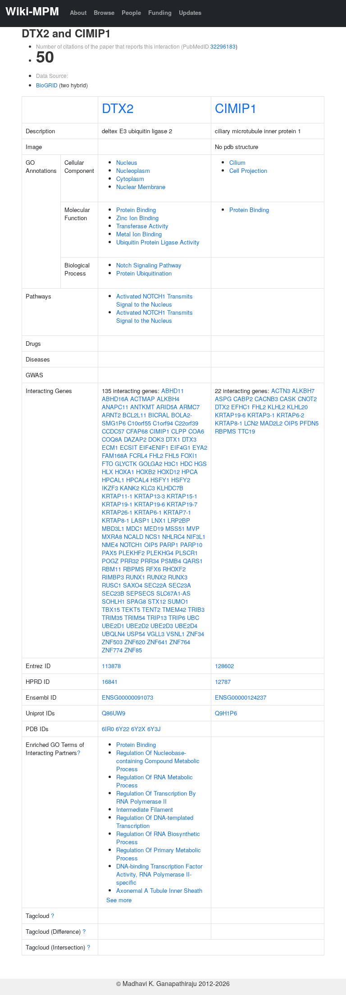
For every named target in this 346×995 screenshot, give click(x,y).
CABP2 (243, 398)
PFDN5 (309, 423)
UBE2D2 (137, 625)
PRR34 (150, 560)
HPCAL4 (137, 479)
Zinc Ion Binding (137, 217)
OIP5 (151, 544)
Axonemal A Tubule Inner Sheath (159, 890)
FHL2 (156, 455)
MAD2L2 (271, 423)
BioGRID (47, 85)
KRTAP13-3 (149, 496)
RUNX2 (156, 577)
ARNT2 (111, 415)
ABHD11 (172, 390)
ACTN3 (280, 390)
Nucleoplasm (133, 170)
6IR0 (108, 728)
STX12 (157, 601)
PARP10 (191, 544)
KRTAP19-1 (117, 504)
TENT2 (151, 609)
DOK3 (156, 439)
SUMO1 (178, 601)
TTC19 (246, 431)
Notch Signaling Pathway (149, 265)
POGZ (110, 560)
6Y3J (154, 728)
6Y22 (122, 728)
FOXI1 (189, 455)
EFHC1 (240, 407)
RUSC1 (111, 585)
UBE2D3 (161, 625)
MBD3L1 (113, 528)
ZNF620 (134, 642)
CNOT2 (307, 398)
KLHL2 (276, 407)
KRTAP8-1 (115, 520)
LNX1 (158, 520)
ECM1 (110, 447)
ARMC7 (189, 407)
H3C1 (171, 463)
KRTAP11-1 (117, 496)
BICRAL (158, 415)
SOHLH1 (113, 601)
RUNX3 (177, 577)
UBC (193, 617)
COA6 (196, 431)
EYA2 (199, 447)
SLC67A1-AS (173, 593)
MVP (193, 528)
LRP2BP (179, 520)
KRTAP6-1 (148, 512)
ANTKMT (142, 407)
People (131, 12)
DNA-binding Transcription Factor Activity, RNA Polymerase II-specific (159, 874)
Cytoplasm (130, 178)
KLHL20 (297, 407)
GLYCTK (126, 463)
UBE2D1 (113, 625)
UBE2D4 (186, 625)
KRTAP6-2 (290, 415)
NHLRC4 (173, 536)
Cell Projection (248, 170)
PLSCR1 (186, 552)
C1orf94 (163, 423)
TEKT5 (131, 609)
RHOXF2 (174, 569)
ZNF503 (112, 642)
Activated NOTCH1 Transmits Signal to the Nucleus (154, 300)
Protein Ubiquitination (144, 273)
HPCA (190, 471)
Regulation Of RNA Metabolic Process (154, 781)
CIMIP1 (236, 108)
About (78, 12)
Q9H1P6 (226, 713)
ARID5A (167, 407)
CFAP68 (137, 431)
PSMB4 (171, 560)
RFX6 (153, 569)
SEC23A (179, 585)
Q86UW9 (113, 713)
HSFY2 (180, 479)
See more (119, 900)
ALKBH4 (168, 398)
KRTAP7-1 (177, 512)
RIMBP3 (113, 577)
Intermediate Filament (144, 809)
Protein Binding (136, 209)
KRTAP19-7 (182, 504)
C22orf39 (186, 423)
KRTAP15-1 (182, 496)
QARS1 (193, 560)
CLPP (179, 431)
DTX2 (118, 108)
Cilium (237, 162)
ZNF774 (112, 650)
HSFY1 (159, 479)
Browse (104, 12)
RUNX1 (135, 577)
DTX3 (189, 439)
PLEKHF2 (131, 552)
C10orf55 (139, 423)
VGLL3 (155, 633)
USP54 (136, 633)
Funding (160, 12)
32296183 (223, 46)
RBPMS (133, 569)
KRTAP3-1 (261, 415)
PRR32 (129, 560)
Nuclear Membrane (140, 186)
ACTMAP (142, 398)
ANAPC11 (115, 407)
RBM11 (111, 569)
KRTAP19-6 (149, 504)
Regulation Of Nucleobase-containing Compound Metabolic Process (158, 760)
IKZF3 (110, 488)
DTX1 (173, 439)
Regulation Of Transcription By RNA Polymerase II (156, 797)
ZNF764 (179, 642)
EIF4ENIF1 (153, 447)
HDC (186, 463)
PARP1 (168, 544)
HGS (200, 463)
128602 (224, 665)
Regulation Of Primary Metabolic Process (158, 854)
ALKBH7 (303, 390)
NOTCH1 (131, 544)
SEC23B (113, 593)
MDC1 (134, 528)
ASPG (223, 398)
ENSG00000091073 (127, 697)
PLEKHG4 (159, 552)
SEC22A (155, 585)
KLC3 (148, 488)
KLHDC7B (170, 488)
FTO (107, 463)
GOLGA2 (150, 463)
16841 (110, 681)
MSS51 (175, 528)
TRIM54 (134, 617)
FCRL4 (138, 455)
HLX (107, 471)
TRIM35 (112, 617)
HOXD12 (168, 471)
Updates (190, 12)
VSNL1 (175, 633)
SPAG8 (136, 601)
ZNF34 (195, 633)
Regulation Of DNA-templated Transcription (154, 821)
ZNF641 (157, 642)
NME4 (110, 544)
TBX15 (111, 609)
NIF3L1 (196, 536)
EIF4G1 (180, 447)
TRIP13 (157, 617)
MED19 (154, 528)
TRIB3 (196, 609)
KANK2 (129, 488)
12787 (223, 681)
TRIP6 (176, 617)
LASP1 (140, 520)
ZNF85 (133, 650)
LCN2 (251, 423)
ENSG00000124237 (240, 697)
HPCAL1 (113, 479)
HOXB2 (145, 471)
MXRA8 (112, 536)
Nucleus (126, 162)
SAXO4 (132, 585)
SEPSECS (140, 593)
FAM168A (114, 455)
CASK (288, 398)
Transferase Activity (142, 226)
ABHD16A (115, 398)
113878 (111, 665)
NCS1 (152, 536)
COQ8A (112, 439)
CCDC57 (113, 431)
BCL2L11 (134, 415)
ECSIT (128, 447)
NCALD (133, 536)
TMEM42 (174, 609)
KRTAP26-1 (117, 512)
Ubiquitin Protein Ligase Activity (158, 242)
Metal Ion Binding (139, 234)
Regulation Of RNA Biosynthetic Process (158, 837)
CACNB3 (266, 398)
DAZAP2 (135, 439)
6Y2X (138, 728)
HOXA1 (124, 471)
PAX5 (109, 552)
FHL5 (172, 455)
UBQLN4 (113, 633)
